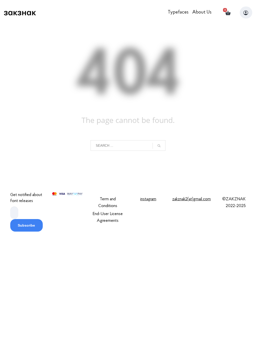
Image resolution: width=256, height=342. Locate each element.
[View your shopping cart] (230, 13)
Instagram (148, 199)
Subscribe (26, 225)
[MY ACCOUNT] (246, 13)
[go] (159, 145)
